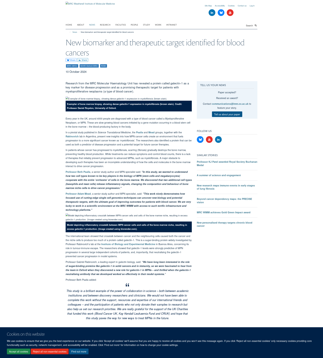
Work (158, 24)
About (80, 24)
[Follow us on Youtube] (230, 12)
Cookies (231, 5)
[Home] (68, 32)
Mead (151, 132)
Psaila (139, 132)
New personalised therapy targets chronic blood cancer (224, 224)
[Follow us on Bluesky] (221, 12)
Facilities (120, 24)
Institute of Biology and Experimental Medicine (128, 244)
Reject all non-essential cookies (49, 351)
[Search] (255, 25)
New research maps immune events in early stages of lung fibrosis (226, 187)
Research (105, 24)
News (92, 24)
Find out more (78, 351)
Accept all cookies (18, 351)
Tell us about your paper (227, 114)
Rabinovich (72, 136)
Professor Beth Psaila (78, 171)
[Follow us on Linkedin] (212, 12)
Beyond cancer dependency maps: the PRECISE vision (224, 200)
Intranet (171, 24)
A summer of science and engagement (219, 175)
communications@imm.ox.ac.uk (230, 103)
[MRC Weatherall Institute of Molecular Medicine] (90, 2)
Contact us (242, 5)
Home (69, 24)
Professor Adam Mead (78, 193)
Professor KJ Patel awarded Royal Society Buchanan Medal (227, 163)
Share (72, 59)
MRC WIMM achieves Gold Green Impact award (223, 212)
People (134, 24)
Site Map (208, 5)
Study (146, 24)
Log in (252, 5)
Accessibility (220, 5)
